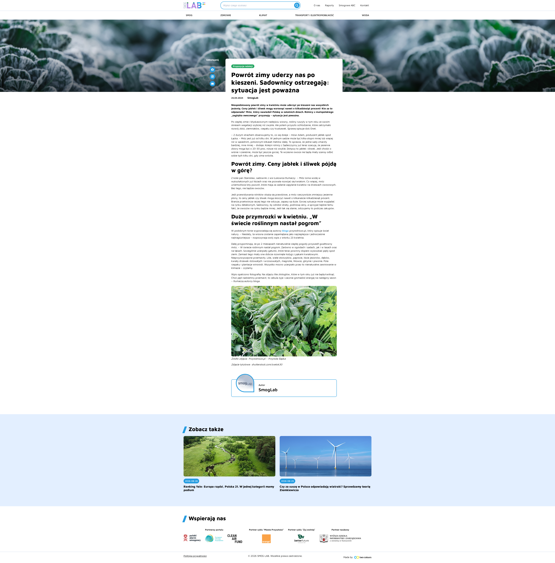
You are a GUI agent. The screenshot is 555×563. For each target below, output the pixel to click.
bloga (285, 230)
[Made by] (362, 557)
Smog (189, 15)
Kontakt (364, 5)
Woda (365, 15)
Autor (262, 385)
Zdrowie (225, 15)
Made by (348, 557)
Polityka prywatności (195, 555)
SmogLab (252, 97)
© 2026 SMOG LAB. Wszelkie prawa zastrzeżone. (275, 555)
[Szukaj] (297, 5)
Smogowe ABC (347, 5)
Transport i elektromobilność (314, 15)
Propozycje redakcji (243, 66)
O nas (317, 5)
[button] (212, 69)
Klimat (263, 15)
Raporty (329, 5)
